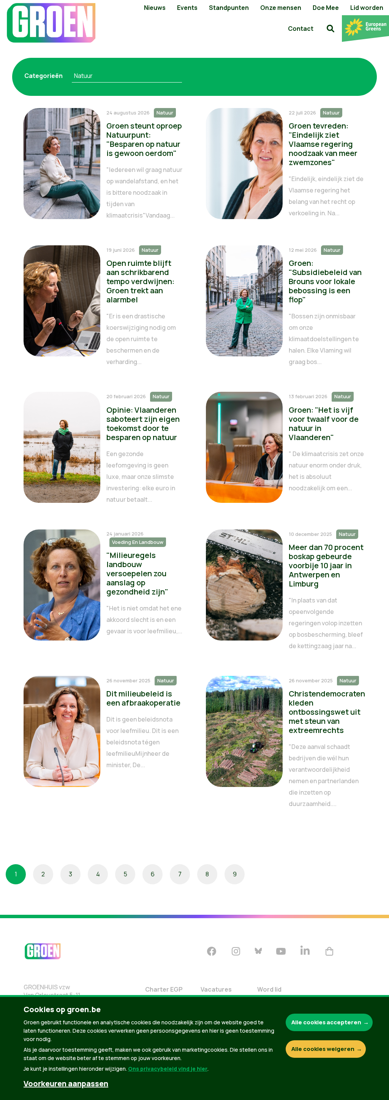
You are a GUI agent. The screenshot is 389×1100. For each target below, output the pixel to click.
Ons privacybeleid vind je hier (167, 1068)
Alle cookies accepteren (326, 1022)
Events (187, 7)
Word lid (269, 989)
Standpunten (229, 7)
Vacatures (216, 989)
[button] (330, 28)
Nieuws (155, 7)
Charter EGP (164, 989)
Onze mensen (280, 7)
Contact (300, 28)
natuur (83, 76)
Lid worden (366, 7)
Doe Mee (326, 7)
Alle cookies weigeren (322, 1049)
